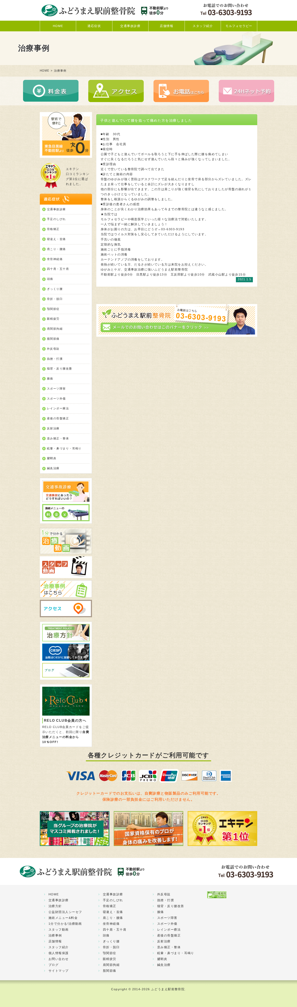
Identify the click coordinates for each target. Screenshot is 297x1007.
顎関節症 (53, 309)
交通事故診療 (130, 26)
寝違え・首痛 (56, 239)
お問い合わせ (58, 959)
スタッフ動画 (58, 929)
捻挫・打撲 (55, 358)
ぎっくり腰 (55, 289)
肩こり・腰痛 (56, 249)
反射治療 (53, 428)
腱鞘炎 (51, 458)
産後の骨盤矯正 (58, 418)
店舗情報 (166, 26)
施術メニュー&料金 (63, 918)
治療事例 (55, 935)
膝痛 (50, 378)
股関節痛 (53, 338)
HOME (58, 26)
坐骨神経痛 (55, 259)
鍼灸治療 (53, 468)
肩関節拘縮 (55, 328)
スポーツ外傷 (56, 398)
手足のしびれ (56, 219)
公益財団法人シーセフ (65, 912)
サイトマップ (58, 970)
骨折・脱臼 (55, 299)
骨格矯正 (53, 229)
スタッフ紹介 (203, 26)
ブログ (53, 965)
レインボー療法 (58, 408)
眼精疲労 (53, 318)
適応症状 (94, 26)
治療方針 (55, 906)
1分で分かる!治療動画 (65, 923)
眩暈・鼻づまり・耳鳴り (64, 448)
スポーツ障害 (56, 388)
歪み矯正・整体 (58, 438)
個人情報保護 (58, 953)
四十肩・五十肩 (58, 269)
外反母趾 (53, 348)
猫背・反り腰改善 (59, 368)
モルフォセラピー (238, 26)
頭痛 (50, 279)
